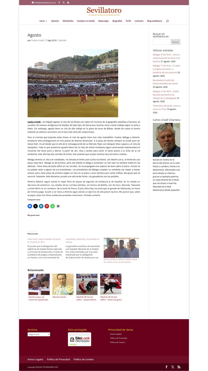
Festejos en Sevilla (86, 21)
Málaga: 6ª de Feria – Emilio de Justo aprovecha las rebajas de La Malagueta (166, 94)
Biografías (117, 21)
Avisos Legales (116, 334)
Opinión (55, 21)
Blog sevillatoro (154, 21)
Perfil (128, 21)
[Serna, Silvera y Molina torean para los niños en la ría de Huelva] (121, 248)
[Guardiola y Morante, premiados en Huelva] (85, 248)
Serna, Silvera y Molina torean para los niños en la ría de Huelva (120, 260)
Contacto (139, 21)
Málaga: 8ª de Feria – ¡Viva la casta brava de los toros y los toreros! (166, 58)
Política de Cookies (117, 342)
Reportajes (103, 21)
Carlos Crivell (37, 40)
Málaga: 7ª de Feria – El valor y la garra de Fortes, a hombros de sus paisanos (166, 69)
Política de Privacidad (118, 338)
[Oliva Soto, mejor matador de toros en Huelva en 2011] (47, 248)
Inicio (42, 21)
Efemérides (68, 21)
